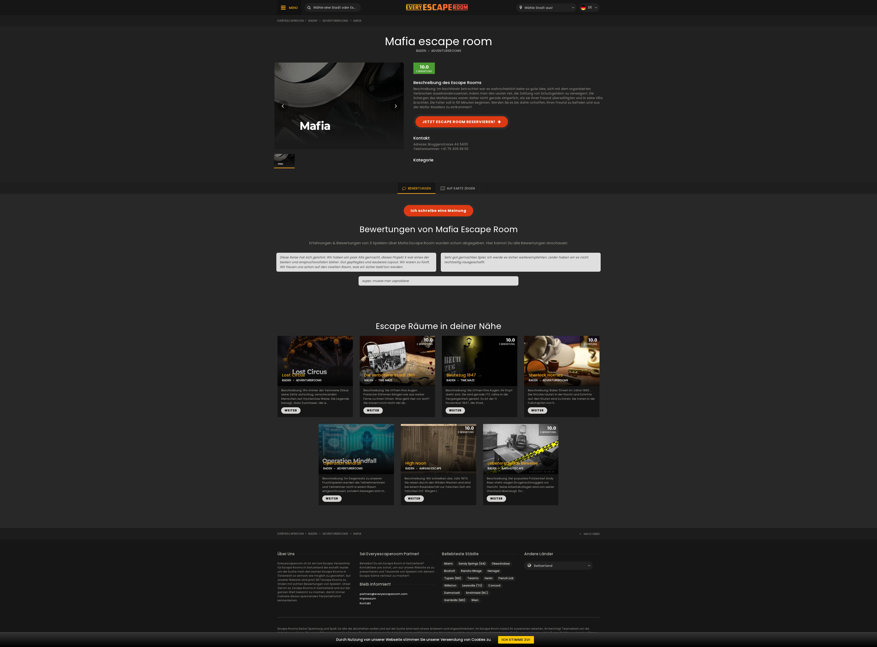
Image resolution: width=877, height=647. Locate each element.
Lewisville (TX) (472, 585)
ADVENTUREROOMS (446, 51)
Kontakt (365, 603)
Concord (494, 585)
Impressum (368, 598)
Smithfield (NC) (477, 593)
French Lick (506, 578)
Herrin (489, 578)
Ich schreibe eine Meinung (438, 210)
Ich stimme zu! (516, 639)
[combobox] (546, 7)
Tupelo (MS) (452, 578)
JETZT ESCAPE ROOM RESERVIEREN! (458, 121)
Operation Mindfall (342, 463)
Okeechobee (501, 563)
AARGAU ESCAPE (430, 468)
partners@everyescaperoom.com (383, 594)
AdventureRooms (335, 21)
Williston (450, 585)
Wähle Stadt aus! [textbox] (539, 8)
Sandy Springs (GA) (472, 563)
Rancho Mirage (471, 571)
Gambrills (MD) (454, 600)
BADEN (421, 51)
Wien (474, 600)
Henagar (493, 571)
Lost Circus (293, 375)
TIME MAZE (385, 380)
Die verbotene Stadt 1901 (389, 375)
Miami (448, 563)
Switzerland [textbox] (543, 566)
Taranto (473, 578)
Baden (312, 21)
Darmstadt (452, 593)
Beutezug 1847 (461, 375)
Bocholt (449, 571)
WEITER (291, 410)
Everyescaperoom (290, 21)
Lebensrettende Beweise (513, 463)
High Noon (415, 463)
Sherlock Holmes (546, 375)
